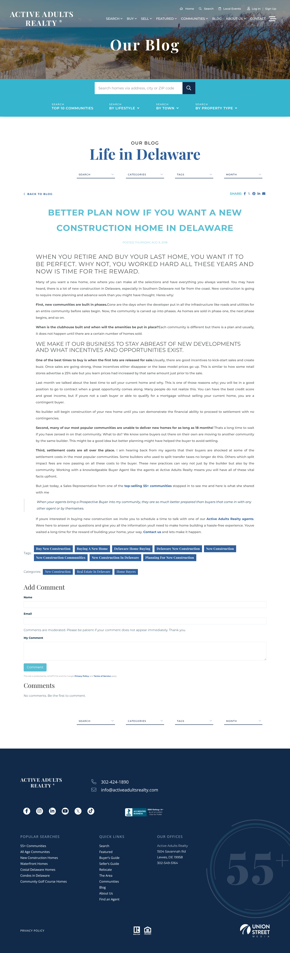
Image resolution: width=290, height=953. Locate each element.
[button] (188, 88)
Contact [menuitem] (258, 19)
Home (189, 8)
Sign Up (270, 8)
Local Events (232, 8)
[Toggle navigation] (272, 18)
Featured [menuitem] (165, 19)
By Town (165, 108)
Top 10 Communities (72, 108)
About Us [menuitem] (234, 19)
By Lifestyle (122, 108)
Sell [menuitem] (145, 19)
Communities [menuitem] (193, 19)
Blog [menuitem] (217, 19)
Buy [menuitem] (130, 19)
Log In (256, 8)
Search (208, 8)
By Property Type (214, 108)
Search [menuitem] (113, 19)
